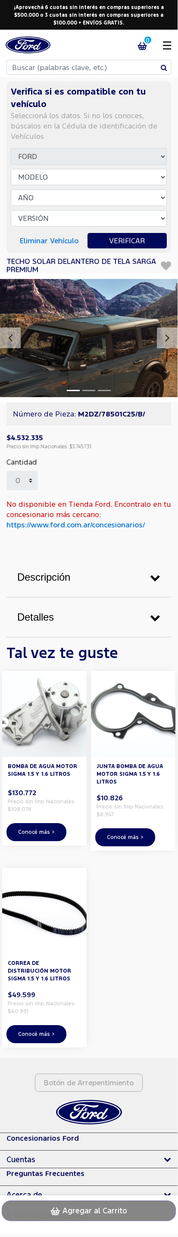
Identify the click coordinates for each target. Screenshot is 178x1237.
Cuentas (20, 1159)
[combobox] (88, 67)
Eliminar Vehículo (49, 240)
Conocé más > (36, 832)
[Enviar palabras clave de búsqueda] (164, 67)
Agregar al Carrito (93, 1210)
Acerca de (24, 1194)
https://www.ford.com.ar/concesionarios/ (75, 524)
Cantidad (21, 461)
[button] (10, 337)
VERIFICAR (127, 240)
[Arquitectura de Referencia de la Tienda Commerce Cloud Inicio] (28, 45)
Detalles (35, 617)
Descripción (43, 577)
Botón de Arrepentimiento (89, 1082)
